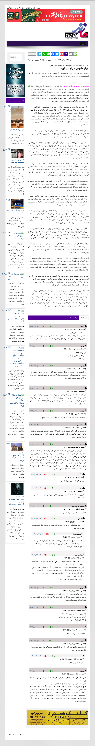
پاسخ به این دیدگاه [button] (34, 326)
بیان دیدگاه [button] (73, 318)
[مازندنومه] (76, 30)
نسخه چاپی (32, 54)
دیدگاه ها (84, 318)
